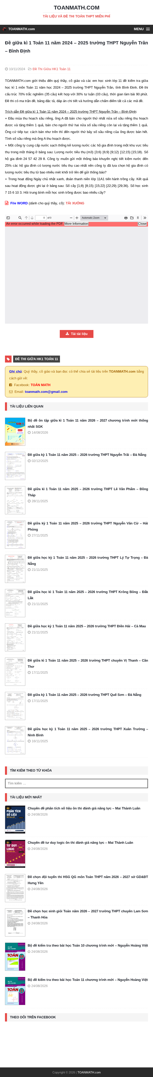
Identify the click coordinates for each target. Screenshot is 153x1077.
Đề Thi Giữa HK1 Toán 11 (52, 69)
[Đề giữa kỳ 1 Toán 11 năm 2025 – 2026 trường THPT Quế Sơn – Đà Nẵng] (16, 706)
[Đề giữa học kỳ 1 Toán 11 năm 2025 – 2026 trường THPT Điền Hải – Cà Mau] (16, 637)
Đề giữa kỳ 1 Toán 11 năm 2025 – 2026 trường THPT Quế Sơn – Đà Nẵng (84, 695)
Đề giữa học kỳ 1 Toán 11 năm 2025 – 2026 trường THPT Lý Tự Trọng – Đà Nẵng (88, 561)
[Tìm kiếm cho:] (76, 783)
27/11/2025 (40, 535)
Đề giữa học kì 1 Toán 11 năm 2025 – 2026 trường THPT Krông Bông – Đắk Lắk (88, 595)
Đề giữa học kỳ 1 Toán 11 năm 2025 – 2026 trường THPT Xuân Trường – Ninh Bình (88, 732)
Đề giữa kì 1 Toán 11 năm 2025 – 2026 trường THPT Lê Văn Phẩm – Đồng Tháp (88, 492)
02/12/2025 (40, 461)
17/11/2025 (40, 672)
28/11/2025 (40, 501)
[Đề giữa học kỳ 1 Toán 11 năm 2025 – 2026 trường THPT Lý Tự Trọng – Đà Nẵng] (16, 569)
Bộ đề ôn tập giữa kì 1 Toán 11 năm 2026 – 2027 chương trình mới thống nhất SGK (88, 424)
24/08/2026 (39, 814)
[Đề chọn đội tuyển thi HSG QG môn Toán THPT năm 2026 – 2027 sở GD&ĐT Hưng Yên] (15, 888)
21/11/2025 (40, 570)
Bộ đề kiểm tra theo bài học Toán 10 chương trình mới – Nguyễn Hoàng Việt (88, 945)
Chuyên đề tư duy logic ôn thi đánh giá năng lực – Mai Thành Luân (80, 843)
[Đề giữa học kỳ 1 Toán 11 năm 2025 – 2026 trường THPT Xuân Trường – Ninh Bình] (16, 740)
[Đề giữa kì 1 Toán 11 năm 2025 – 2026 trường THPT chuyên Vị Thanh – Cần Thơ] (16, 672)
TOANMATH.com (21, 29)
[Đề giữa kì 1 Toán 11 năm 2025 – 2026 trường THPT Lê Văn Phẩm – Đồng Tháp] (16, 500)
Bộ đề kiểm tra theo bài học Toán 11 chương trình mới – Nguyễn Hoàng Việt (88, 980)
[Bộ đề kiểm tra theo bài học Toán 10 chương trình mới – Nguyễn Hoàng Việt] (15, 957)
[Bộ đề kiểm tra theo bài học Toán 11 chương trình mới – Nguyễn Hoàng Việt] (15, 991)
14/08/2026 (40, 432)
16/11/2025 (40, 741)
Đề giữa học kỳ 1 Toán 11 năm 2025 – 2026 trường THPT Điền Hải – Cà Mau (87, 626)
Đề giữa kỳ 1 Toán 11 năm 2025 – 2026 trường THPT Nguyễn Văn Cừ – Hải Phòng (88, 526)
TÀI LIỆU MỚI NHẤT (26, 797)
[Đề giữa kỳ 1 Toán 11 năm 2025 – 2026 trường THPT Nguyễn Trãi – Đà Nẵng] (16, 466)
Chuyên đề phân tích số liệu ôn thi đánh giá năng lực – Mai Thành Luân (84, 808)
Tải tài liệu (78, 334)
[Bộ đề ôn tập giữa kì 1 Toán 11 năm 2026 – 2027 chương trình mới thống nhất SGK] (16, 432)
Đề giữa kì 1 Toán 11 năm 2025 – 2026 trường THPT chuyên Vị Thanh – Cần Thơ (88, 664)
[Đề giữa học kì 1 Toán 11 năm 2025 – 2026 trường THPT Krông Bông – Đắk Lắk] (16, 603)
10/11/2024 (17, 69)
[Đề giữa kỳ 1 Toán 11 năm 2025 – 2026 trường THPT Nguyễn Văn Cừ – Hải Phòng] (16, 534)
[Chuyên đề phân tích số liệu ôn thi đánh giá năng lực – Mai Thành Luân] (15, 819)
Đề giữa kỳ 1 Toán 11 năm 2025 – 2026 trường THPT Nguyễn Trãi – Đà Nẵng (87, 455)
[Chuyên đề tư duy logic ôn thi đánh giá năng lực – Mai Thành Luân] (15, 854)
